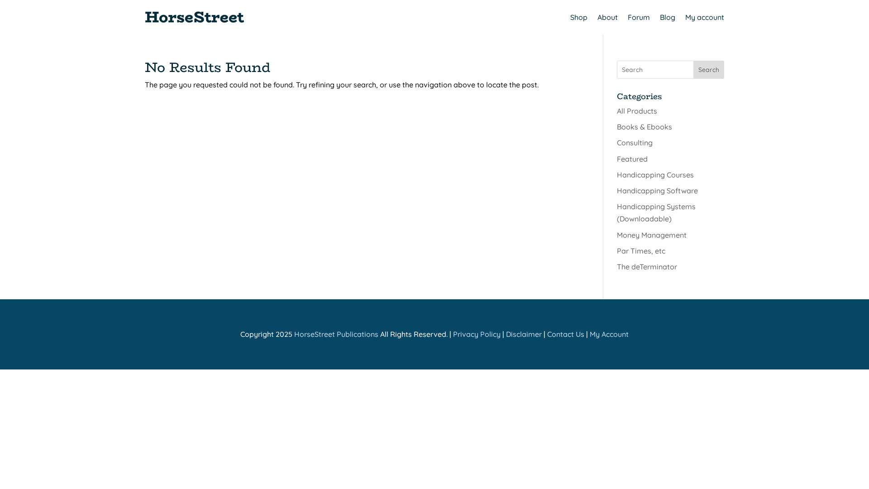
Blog (667, 17)
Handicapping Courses (655, 174)
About (607, 17)
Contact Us (565, 334)
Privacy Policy (477, 334)
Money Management (652, 235)
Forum (639, 17)
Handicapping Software (657, 190)
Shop (578, 17)
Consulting (635, 142)
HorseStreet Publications (336, 334)
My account (704, 17)
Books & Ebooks (644, 126)
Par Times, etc (641, 250)
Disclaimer (524, 334)
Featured (632, 158)
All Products (637, 110)
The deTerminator (647, 266)
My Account (609, 334)
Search (708, 70)
